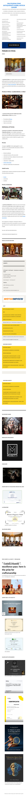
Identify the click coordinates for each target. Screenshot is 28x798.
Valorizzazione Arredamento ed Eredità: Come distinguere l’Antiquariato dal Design (12, 397)
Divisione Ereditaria (5, 24)
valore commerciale (12, 84)
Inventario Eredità (5, 19)
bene (11, 119)
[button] (14, 45)
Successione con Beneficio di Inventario (11, 386)
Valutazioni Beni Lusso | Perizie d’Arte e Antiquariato (12, 322)
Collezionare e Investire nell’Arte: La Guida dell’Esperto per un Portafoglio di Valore (11, 393)
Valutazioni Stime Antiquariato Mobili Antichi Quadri (14, 5)
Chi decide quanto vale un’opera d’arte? (11, 325)
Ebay (17, 21)
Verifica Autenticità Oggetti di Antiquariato (10, 339)
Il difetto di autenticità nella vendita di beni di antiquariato (13, 336)
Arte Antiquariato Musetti (21, 19)
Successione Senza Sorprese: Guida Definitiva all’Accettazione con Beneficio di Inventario (21, 25)
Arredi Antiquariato (20, 29)
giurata (4, 177)
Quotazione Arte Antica (21, 34)
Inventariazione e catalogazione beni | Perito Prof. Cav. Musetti (6, 38)
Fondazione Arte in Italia (21, 36)
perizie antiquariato (7, 162)
